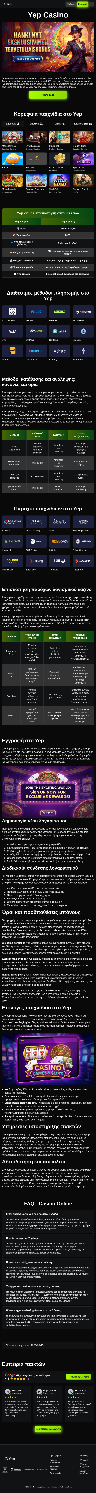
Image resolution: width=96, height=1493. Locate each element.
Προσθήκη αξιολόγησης (78, 1377)
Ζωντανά (34, 124)
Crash (58, 124)
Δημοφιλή (11, 124)
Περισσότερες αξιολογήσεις (48, 1429)
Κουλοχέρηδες (81, 124)
